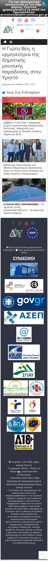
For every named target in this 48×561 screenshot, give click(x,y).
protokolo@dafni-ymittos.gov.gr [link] (24, 14)
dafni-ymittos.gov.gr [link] (26, 543)
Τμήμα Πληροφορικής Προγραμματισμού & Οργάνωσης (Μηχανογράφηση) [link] (23, 481)
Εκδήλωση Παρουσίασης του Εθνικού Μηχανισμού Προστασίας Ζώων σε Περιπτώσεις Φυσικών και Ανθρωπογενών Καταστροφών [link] (23, 169)
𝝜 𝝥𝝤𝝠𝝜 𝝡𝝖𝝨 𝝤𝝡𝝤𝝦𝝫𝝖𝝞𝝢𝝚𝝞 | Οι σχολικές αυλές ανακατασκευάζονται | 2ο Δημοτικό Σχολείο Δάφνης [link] (23, 209)
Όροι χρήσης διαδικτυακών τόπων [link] (31, 251)
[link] (45, 3)
